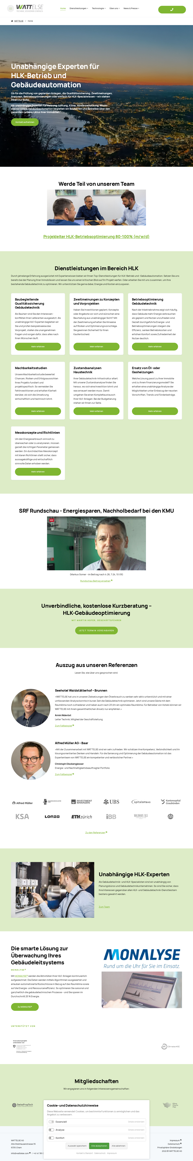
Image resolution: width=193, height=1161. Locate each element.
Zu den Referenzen (95, 832)
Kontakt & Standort (84, 1153)
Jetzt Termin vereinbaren (96, 630)
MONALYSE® (21, 976)
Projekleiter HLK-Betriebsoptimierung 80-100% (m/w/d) (96, 236)
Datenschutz (174, 1144)
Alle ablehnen (118, 1145)
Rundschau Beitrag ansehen (95, 581)
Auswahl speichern (77, 1145)
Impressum (175, 1140)
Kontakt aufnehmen (25, 122)
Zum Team (104, 906)
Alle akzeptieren (99, 1145)
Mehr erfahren (38, 346)
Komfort (60, 1137)
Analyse (60, 1129)
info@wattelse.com (20, 1153)
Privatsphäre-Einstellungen (169, 1147)
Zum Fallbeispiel (63, 725)
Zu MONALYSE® (25, 1007)
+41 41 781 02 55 (40, 1153)
